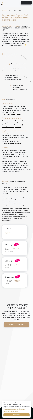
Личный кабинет (26, 3)
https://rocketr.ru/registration (12, 114)
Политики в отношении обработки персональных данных (14, 410)
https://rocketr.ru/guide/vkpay (12, 143)
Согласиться (16, 415)
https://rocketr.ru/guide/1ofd (11, 127)
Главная (4, 11)
